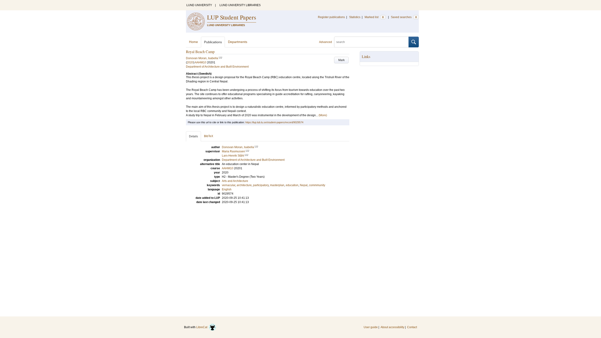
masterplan (277, 185)
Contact (412, 327)
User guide (371, 327)
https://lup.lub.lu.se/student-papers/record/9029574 (274, 122)
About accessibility (392, 327)
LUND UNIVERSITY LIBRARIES (240, 5)
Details (193, 136)
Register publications (331, 17)
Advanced (325, 42)
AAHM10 (200, 62)
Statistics (354, 17)
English (226, 189)
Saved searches (404, 17)
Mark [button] (341, 60)
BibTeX (208, 136)
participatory (261, 185)
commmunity (317, 185)
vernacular (228, 185)
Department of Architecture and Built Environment (217, 66)
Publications (213, 42)
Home (193, 42)
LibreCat (202, 327)
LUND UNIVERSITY (199, 5)
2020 (190, 62)
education (292, 185)
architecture (244, 185)
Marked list (374, 17)
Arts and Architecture (235, 181)
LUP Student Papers (231, 17)
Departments (237, 42)
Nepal (304, 185)
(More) (323, 115)
